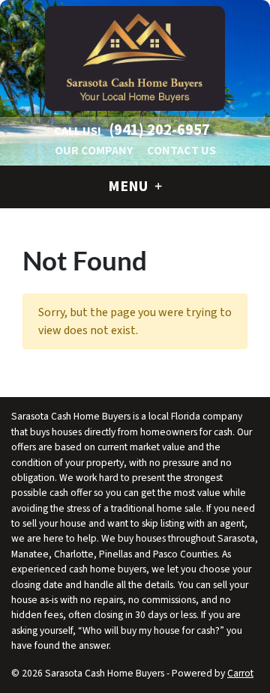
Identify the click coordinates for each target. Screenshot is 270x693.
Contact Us (181, 150)
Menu (129, 186)
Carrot (240, 673)
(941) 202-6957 (160, 130)
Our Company (94, 150)
